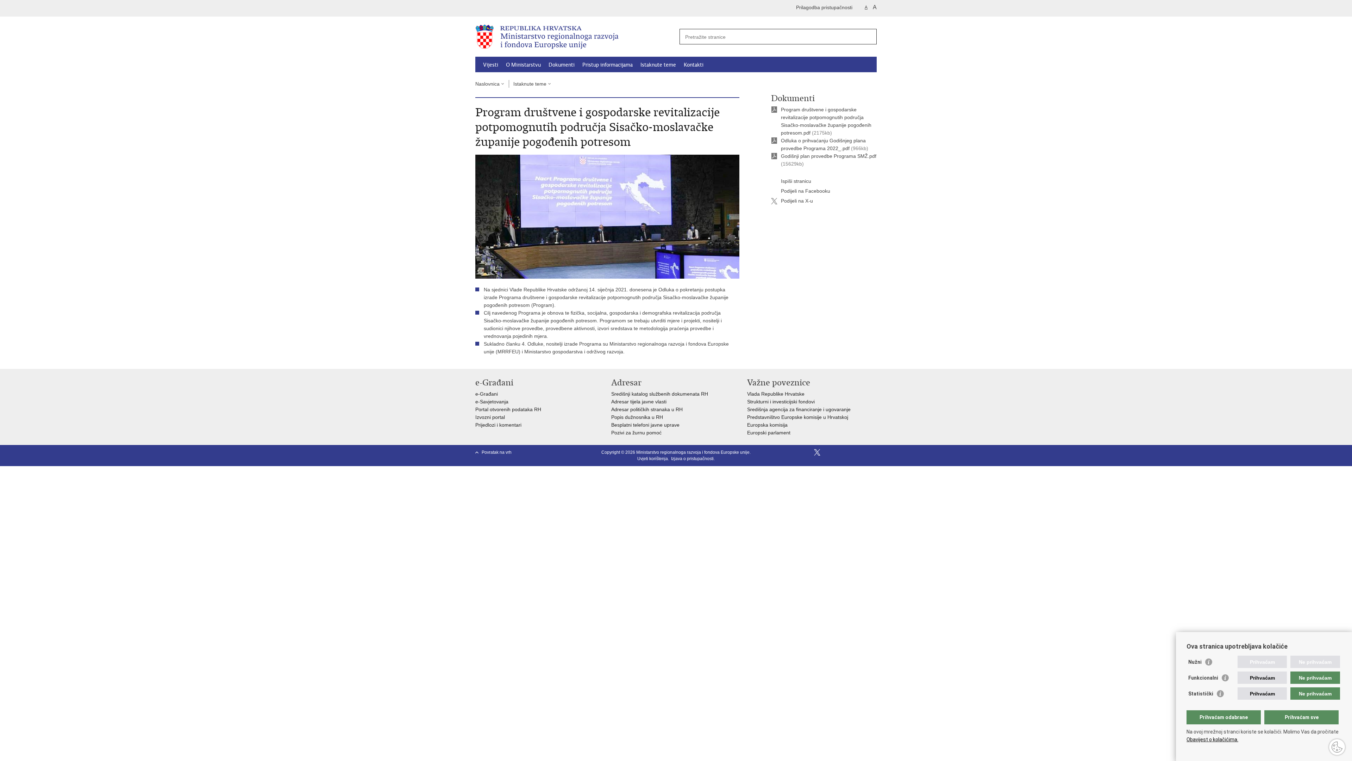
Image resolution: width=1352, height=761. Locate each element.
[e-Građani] (505, 8)
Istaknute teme (658, 65)
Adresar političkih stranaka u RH (647, 409)
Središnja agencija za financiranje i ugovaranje (799, 409)
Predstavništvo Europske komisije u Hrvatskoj (797, 417)
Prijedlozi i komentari (498, 425)
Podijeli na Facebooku (805, 191)
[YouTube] (828, 452)
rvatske (796, 394)
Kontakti (693, 65)
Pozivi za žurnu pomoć (636, 432)
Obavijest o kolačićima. (1212, 739)
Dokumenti (562, 65)
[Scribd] (851, 452)
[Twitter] (817, 452)
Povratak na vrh (497, 452)
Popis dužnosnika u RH (637, 417)
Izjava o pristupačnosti (692, 458)
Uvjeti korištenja (652, 458)
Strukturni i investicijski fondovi (781, 401)
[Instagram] (862, 452)
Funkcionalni (1203, 678)
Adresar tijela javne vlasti (638, 401)
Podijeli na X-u (797, 201)
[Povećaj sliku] (607, 216)
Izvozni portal (490, 417)
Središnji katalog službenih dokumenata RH (659, 394)
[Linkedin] (873, 452)
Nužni (1195, 662)
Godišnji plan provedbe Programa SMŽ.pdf (828, 156)
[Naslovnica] (575, 37)
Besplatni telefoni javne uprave (645, 425)
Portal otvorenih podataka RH (508, 409)
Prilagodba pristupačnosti (824, 7)
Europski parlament (768, 432)
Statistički (1200, 694)
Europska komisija (767, 425)
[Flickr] (840, 452)
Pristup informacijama (607, 65)
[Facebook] (806, 452)
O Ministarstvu (523, 65)
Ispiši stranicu (796, 181)
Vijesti (490, 65)
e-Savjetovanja (491, 401)
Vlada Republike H (767, 394)
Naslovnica (487, 84)
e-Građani (486, 394)
